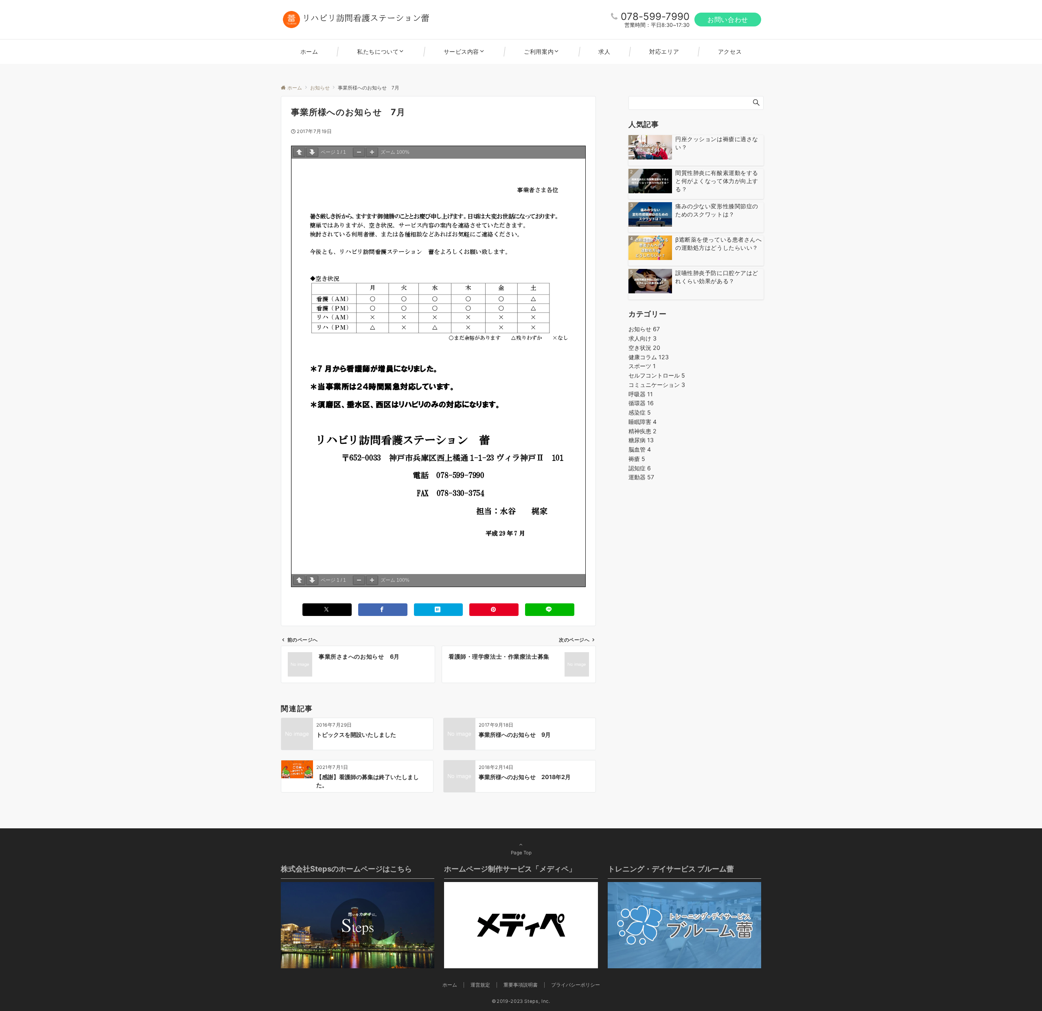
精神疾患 (642, 431)
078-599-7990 (655, 16)
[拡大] (372, 152)
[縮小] (359, 152)
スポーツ (642, 365)
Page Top (521, 853)
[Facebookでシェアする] (382, 609)
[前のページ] (299, 152)
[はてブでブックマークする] (438, 609)
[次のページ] (312, 152)
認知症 (639, 468)
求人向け (642, 338)
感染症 (639, 412)
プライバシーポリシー (575, 985)
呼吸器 (640, 394)
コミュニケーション (656, 384)
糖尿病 (641, 440)
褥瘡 (636, 458)
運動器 (641, 477)
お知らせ (644, 328)
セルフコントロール (656, 375)
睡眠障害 (642, 421)
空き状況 (644, 347)
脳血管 (639, 449)
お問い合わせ (727, 19)
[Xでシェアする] (327, 609)
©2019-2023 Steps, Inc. (521, 1001)
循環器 (641, 403)
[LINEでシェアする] (549, 609)
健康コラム (648, 357)
